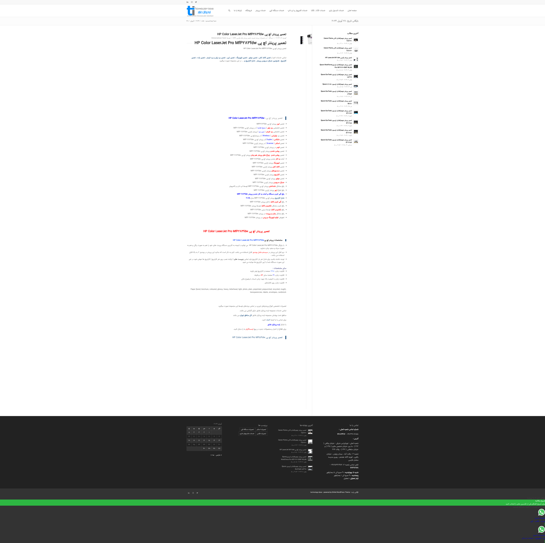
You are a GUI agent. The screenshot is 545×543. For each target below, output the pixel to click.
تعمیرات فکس (261, 433)
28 (214, 448)
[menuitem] (352, 10)
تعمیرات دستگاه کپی (247, 429)
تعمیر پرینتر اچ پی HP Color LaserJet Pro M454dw (257, 337)
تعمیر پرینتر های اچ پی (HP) (242, 38)
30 (204, 448)
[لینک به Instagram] (192, 2)
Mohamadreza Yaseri (219, 38)
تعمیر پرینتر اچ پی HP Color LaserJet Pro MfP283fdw (251, 34)
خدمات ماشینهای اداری (247, 433)
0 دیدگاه (271, 38)
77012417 (341, 434)
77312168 (354, 467)
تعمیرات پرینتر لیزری (258, 38)
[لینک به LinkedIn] (187, 2)
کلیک (268, 320)
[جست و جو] (229, 10)
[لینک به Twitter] (196, 2)
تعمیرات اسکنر (261, 429)
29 (209, 448)
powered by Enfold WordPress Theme (337, 492)
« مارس (219, 455)
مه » (212, 455)
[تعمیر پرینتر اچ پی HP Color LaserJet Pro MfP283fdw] (306, 39)
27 (219, 448)
